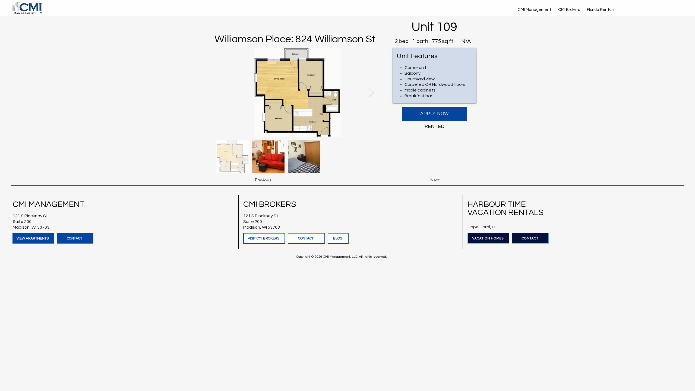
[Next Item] (371, 92)
